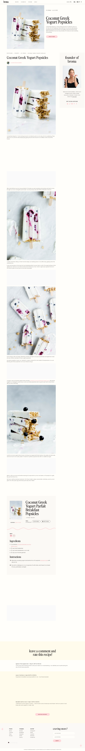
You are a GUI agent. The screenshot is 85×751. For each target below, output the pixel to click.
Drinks (20, 735)
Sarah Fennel (18, 522)
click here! (74, 96)
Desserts (17, 53)
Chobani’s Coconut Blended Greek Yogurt (39, 380)
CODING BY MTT (58, 749)
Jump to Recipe (52, 36)
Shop (10, 734)
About (10, 730)
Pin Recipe (37, 521)
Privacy (10, 735)
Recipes (21, 729)
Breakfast (21, 732)
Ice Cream (48, 10)
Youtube (32, 734)
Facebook (32, 737)
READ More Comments (42, 714)
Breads (21, 730)
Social (32, 729)
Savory (21, 737)
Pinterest (32, 735)
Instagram (32, 730)
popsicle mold (44, 560)
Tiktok (31, 732)
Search (70, 1)
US (11, 535)
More (10, 729)
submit (57, 740)
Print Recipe (46, 521)
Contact (11, 732)
